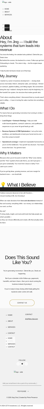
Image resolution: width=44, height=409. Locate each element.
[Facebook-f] (18, 364)
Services (8, 15)
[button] (22, 19)
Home (7, 9)
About (7, 12)
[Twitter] (26, 364)
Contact (11, 333)
